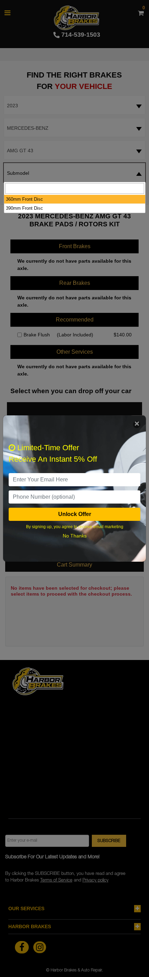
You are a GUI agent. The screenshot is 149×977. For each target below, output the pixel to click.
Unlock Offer (74, 514)
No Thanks (75, 536)
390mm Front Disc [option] (24, 208)
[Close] (137, 424)
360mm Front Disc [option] (24, 199)
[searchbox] (74, 188)
